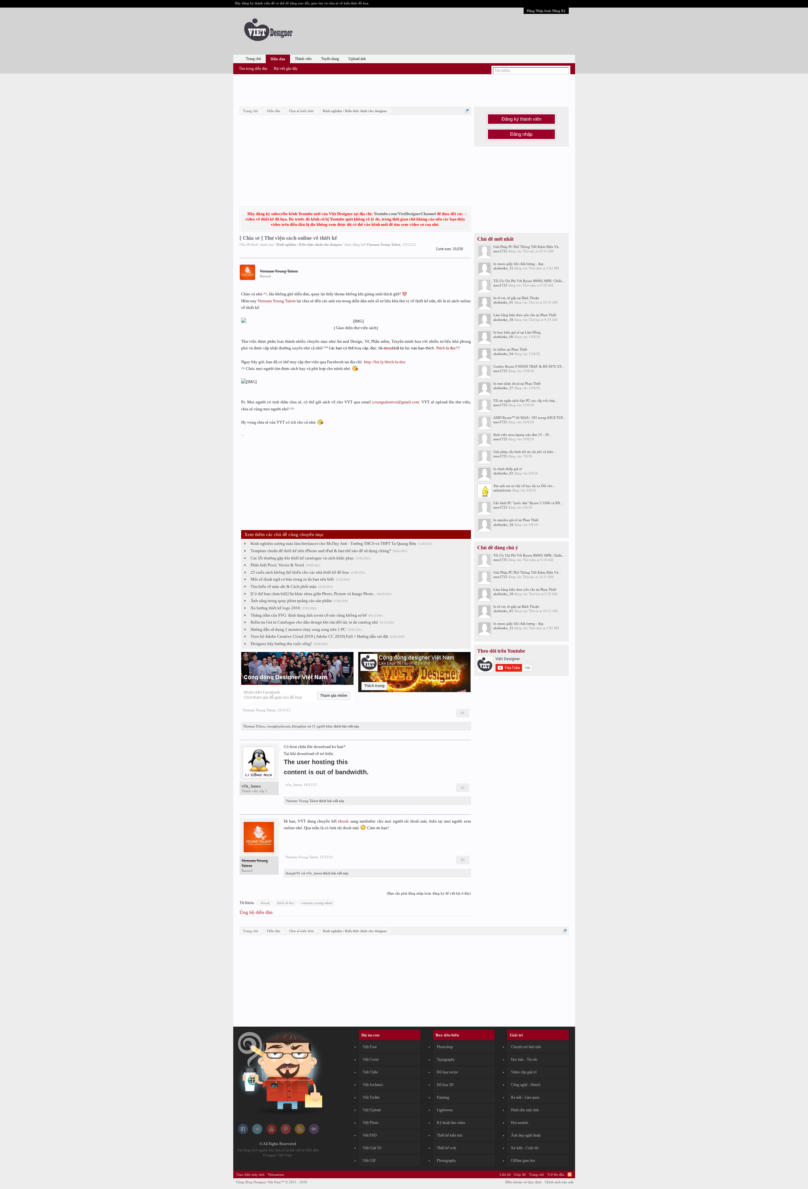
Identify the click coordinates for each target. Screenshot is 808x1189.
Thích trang (374, 686)
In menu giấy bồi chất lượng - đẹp (518, 264)
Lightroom (445, 1110)
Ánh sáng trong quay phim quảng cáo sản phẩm (291, 600)
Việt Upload (372, 1110)
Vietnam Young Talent (383, 244)
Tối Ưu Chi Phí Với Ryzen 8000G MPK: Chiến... (529, 281)
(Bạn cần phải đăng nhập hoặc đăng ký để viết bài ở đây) (429, 893)
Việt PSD (370, 1135)
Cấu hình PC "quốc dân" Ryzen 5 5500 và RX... (528, 503)
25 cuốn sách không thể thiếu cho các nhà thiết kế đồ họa (300, 572)
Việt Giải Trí (372, 1148)
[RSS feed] (299, 1132)
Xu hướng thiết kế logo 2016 (275, 608)
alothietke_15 (503, 268)
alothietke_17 (503, 388)
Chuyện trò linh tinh (526, 1047)
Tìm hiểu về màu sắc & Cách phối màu (284, 586)
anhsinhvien (502, 490)
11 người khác (322, 726)
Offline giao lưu (523, 1160)
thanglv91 (293, 873)
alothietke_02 (503, 473)
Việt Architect (373, 1085)
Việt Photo (370, 1122)
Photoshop (445, 1047)
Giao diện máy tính (250, 1174)
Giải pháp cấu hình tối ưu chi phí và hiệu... (524, 452)
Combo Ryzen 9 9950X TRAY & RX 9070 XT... (528, 366)
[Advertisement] (404, 89)
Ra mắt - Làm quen (525, 1097)
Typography (446, 1059)
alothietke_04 (503, 354)
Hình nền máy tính (525, 1110)
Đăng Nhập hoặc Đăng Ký (546, 11)
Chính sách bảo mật (559, 1182)
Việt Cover (371, 1059)
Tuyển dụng (330, 59)
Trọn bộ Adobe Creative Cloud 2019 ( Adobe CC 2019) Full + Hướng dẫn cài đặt (319, 636)
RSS (569, 1174)
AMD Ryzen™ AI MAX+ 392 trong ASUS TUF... (529, 417)
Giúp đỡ (520, 1174)
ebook (388, 348)
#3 (463, 860)
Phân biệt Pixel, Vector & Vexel (277, 565)
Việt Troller (371, 1097)
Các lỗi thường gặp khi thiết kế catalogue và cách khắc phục (302, 558)
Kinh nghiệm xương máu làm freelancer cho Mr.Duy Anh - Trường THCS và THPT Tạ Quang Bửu (333, 543)
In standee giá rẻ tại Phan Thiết (515, 520)
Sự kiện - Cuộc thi (524, 1148)
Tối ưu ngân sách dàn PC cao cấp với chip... (525, 400)
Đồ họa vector (447, 1072)
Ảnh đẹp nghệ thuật (525, 1135)
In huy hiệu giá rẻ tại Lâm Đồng (517, 332)
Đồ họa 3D (445, 1085)
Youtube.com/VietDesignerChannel (405, 213)
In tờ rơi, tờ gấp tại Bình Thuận (516, 298)
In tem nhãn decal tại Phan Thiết (517, 383)
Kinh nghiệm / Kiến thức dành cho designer (309, 244)
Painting (443, 1097)
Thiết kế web (446, 1148)
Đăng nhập (521, 134)
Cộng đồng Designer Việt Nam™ (271, 1182)
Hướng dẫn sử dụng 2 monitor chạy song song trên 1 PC (298, 629)
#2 (463, 787)
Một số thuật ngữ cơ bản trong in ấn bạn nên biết (292, 579)
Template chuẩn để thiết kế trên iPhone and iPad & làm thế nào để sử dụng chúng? (321, 550)
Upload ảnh (357, 59)
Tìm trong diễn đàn (253, 68)
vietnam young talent (316, 903)
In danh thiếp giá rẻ (507, 469)
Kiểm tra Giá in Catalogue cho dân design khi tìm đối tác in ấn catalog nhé (314, 622)
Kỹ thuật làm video (451, 1122)
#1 (463, 713)
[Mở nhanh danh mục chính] (467, 111)
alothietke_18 (503, 320)
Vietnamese (276, 1174)
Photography (446, 1160)
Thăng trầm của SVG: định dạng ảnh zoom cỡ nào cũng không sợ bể (309, 615)
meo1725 (500, 251)
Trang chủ (253, 59)
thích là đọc (285, 903)
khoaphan (299, 726)
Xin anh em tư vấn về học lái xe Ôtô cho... (524, 486)
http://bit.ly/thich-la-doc (385, 361)
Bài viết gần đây (286, 68)
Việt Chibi (370, 1072)
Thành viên (303, 59)
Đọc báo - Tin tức (524, 1059)
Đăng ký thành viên (521, 119)
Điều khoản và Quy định (523, 1182)
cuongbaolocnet (278, 726)
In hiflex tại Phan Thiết (510, 349)
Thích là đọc (446, 348)
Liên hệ (505, 1174)
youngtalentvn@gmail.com (395, 402)
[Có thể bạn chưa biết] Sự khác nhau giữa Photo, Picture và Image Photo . (313, 593)
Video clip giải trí (524, 1072)
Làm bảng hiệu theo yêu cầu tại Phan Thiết (524, 315)
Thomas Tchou (254, 726)
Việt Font (370, 1047)
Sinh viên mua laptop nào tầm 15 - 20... (522, 435)
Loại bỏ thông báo (465, 214)
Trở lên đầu (555, 1174)
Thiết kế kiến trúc (450, 1135)
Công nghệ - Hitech (525, 1085)
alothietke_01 (503, 302)
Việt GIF (369, 1160)
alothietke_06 (503, 337)
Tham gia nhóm (334, 695)
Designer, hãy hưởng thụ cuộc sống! (281, 643)
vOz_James (251, 786)
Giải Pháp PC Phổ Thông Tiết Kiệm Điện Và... (527, 247)
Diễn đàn (277, 59)
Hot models (519, 1122)
